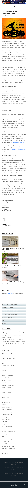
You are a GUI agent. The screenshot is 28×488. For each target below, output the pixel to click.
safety (3, 436)
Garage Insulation (5, 399)
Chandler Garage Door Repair (8, 358)
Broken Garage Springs (10, 311)
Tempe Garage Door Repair (8, 446)
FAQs (3, 320)
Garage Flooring (5, 397)
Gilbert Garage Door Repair (8, 407)
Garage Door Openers (9, 314)
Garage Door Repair (8, 317)
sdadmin (11, 15)
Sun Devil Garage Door (7, 443)
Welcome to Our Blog (9, 305)
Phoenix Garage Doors (7, 426)
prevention (4, 429)
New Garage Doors (6, 417)
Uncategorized (5, 453)
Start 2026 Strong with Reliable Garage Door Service (13, 341)
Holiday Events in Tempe (7, 412)
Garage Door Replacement (8, 385)
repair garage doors (6, 434)
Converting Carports (6, 360)
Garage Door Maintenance (7, 377)
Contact (5, 323)
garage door (4, 370)
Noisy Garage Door (6, 419)
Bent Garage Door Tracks (7, 353)
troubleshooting (5, 451)
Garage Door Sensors (6, 390)
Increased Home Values (7, 414)
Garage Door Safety (6, 387)
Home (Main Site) (7, 308)
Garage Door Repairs (6, 382)
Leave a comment (18, 15)
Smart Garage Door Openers (8, 439)
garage (3, 368)
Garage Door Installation (7, 375)
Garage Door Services (6, 392)
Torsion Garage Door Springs (8, 448)
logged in (10, 293)
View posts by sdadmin (6, 225)
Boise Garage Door (6, 355)
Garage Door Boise (6, 373)
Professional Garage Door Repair (9, 431)
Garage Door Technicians (7, 395)
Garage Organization (6, 402)
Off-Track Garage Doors (7, 421)
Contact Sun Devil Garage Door (18, 149)
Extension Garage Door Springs (8, 365)
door (3, 363)
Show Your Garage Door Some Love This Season (12, 339)
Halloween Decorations (7, 409)
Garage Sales (4, 404)
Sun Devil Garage (5, 441)
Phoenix (3, 424)
